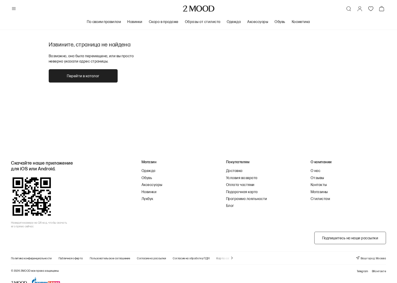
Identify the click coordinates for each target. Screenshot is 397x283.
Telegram (362, 271)
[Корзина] (382, 8)
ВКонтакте (379, 271)
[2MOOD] (198, 9)
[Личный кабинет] (360, 8)
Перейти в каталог (83, 75)
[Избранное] (371, 8)
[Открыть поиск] (349, 8)
